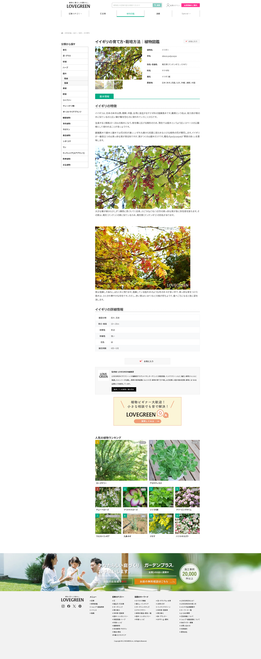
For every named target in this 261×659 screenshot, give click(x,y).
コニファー (67, 100)
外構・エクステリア (119, 635)
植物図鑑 (131, 13)
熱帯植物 (66, 158)
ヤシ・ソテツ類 (68, 105)
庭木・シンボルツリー (120, 616)
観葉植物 (66, 117)
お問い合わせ (185, 625)
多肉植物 (66, 123)
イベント (94, 610)
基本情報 (104, 96)
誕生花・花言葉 (118, 604)
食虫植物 (66, 135)
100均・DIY (161, 604)
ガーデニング (118, 607)
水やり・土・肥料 (162, 619)
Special (185, 13)
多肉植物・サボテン (120, 629)
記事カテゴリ (74, 13)
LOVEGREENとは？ (187, 600)
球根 (65, 61)
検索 (158, 5)
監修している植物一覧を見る (124, 389)
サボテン (66, 129)
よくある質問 (185, 613)
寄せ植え (116, 610)
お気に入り (193, 41)
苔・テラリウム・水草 (164, 600)
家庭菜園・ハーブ (119, 619)
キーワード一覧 (186, 610)
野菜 (65, 94)
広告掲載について (186, 616)
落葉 (80, 33)
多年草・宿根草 (118, 613)
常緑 (66, 78)
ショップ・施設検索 (97, 607)
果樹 (65, 88)
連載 (158, 13)
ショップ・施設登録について (190, 619)
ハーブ (65, 67)
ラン (64, 147)
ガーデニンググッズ (142, 607)
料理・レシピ (117, 622)
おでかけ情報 (141, 600)
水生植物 (66, 164)
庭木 (75, 33)
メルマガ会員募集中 (187, 607)
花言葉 (103, 13)
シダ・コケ (67, 141)
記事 (92, 600)
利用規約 (183, 629)
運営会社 (183, 632)
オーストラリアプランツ (72, 111)
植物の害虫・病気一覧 (143, 613)
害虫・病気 (117, 632)
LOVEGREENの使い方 (188, 604)
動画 (92, 613)
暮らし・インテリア (142, 604)
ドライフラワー (141, 610)
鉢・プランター (162, 616)
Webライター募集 (186, 622)
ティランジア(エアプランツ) (74, 153)
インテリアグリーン (163, 607)
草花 (65, 49)
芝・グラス (67, 55)
